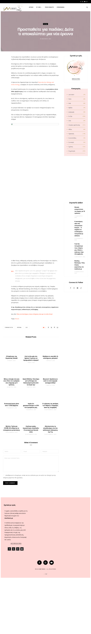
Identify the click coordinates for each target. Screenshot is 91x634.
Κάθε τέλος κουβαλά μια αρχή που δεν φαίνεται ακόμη (76, 293)
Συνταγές (71, 142)
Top (46, 574)
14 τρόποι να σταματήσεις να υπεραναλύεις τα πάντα (76, 349)
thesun (17, 319)
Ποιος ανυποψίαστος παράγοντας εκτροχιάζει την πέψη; (76, 433)
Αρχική (31, 7)
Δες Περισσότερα (16, 543)
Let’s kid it (71, 94)
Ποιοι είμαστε (49, 7)
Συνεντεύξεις (72, 138)
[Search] (86, 7)
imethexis (42, 569)
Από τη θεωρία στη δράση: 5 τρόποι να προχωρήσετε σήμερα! (30, 358)
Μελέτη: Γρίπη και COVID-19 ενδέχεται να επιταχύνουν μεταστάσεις (11, 428)
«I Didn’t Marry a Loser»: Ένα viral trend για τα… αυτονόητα (75, 489)
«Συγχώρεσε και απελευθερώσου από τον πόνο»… (76, 265)
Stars (69, 99)
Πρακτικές (71, 134)
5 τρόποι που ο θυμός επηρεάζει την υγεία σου (76, 377)
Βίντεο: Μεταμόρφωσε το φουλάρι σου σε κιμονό (76, 209)
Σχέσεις (70, 147)
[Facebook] (5, 63)
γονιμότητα (9, 327)
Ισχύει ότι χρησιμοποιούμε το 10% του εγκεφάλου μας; (31, 405)
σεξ (27, 327)
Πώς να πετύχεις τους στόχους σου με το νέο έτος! (34, 314)
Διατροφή (71, 112)
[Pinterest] (5, 72)
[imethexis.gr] (13, 7)
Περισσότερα (76, 79)
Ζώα (69, 120)
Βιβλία (70, 107)
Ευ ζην (38, 7)
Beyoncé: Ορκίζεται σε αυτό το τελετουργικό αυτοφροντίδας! (50, 381)
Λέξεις (70, 129)
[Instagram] (45, 562)
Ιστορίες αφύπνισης (74, 125)
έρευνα (19, 327)
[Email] (5, 76)
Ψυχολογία (71, 151)
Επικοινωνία (60, 7)
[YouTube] (51, 562)
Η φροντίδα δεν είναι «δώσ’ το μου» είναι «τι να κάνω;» (75, 237)
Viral (69, 103)
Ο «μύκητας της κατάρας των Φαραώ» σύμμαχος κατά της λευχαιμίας (50, 405)
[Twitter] (5, 67)
